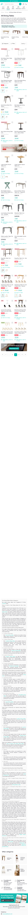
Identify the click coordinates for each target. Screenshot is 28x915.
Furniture (4, 603)
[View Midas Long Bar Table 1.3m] (7, 236)
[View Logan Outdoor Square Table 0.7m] (21, 164)
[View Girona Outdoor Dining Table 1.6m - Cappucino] (21, 190)
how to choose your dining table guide (15, 743)
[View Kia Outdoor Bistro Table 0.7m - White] (7, 58)
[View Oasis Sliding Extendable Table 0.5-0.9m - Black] (7, 81)
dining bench (6, 775)
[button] (20, 4)
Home (2, 12)
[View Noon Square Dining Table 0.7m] (7, 131)
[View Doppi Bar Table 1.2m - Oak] (21, 257)
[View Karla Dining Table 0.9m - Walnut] (7, 107)
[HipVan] (2, 4)
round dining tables (9, 635)
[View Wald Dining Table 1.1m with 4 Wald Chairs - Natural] (21, 286)
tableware (24, 844)
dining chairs (10, 841)
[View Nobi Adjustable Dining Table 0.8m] (21, 104)
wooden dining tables (21, 718)
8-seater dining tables (10, 656)
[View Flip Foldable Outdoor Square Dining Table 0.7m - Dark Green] (7, 190)
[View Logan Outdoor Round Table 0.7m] (7, 166)
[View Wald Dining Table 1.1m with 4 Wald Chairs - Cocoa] (7, 286)
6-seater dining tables (15, 650)
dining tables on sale (16, 784)
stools (24, 773)
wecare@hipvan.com (7, 913)
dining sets (22, 842)
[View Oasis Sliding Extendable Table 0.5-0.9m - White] (21, 58)
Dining (6, 12)
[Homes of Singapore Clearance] (14, 148)
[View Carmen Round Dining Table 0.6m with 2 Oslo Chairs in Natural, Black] (7, 308)
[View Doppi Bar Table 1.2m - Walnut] (7, 260)
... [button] (9, 354)
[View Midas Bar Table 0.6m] (21, 213)
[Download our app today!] (14, 898)
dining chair (4, 611)
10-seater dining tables (14, 666)
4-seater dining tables (10, 640)
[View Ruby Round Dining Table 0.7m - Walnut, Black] (21, 131)
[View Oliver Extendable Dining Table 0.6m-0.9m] (21, 80)
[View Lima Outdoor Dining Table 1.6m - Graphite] (7, 213)
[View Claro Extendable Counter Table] (21, 235)
